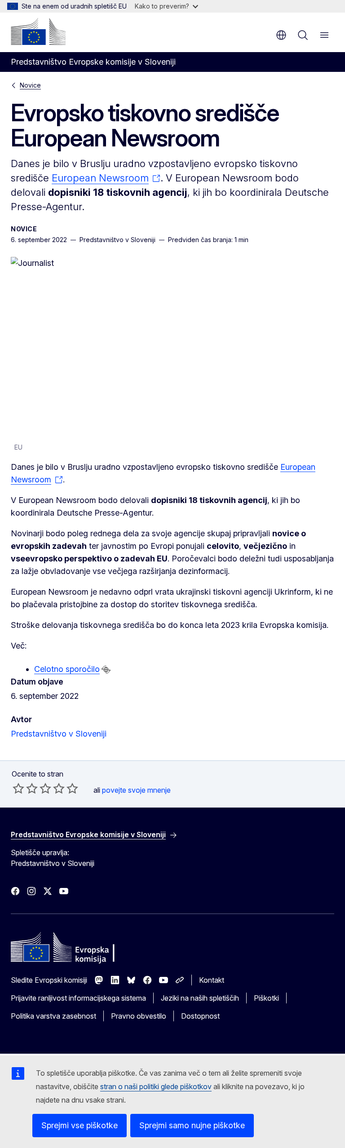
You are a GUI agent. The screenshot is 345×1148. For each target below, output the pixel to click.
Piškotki (266, 997)
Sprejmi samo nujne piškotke (192, 1125)
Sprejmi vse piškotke (79, 1125)
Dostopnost (200, 1015)
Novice (30, 85)
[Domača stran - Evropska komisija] (38, 31)
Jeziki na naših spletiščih (200, 997)
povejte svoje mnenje (136, 790)
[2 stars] (25, 788)
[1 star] (18, 788)
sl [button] (281, 35)
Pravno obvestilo (138, 1015)
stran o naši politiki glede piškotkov (156, 1086)
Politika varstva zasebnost (53, 1015)
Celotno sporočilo (67, 669)
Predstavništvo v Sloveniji (58, 733)
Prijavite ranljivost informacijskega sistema (78, 997)
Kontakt (211, 980)
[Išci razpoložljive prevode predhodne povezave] (106, 669)
